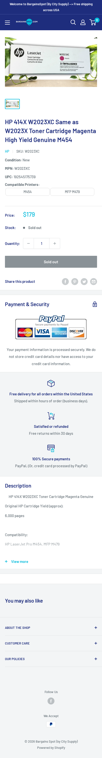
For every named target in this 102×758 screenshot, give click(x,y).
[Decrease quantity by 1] (28, 243)
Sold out (51, 261)
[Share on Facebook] (65, 281)
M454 (28, 192)
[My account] (82, 22)
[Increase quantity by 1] (55, 243)
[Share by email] (93, 281)
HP (7, 151)
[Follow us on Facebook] (51, 701)
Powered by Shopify (51, 748)
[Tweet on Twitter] (84, 281)
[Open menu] (7, 23)
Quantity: (12, 243)
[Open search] (73, 22)
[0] (93, 22)
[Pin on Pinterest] (74, 281)
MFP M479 (72, 192)
